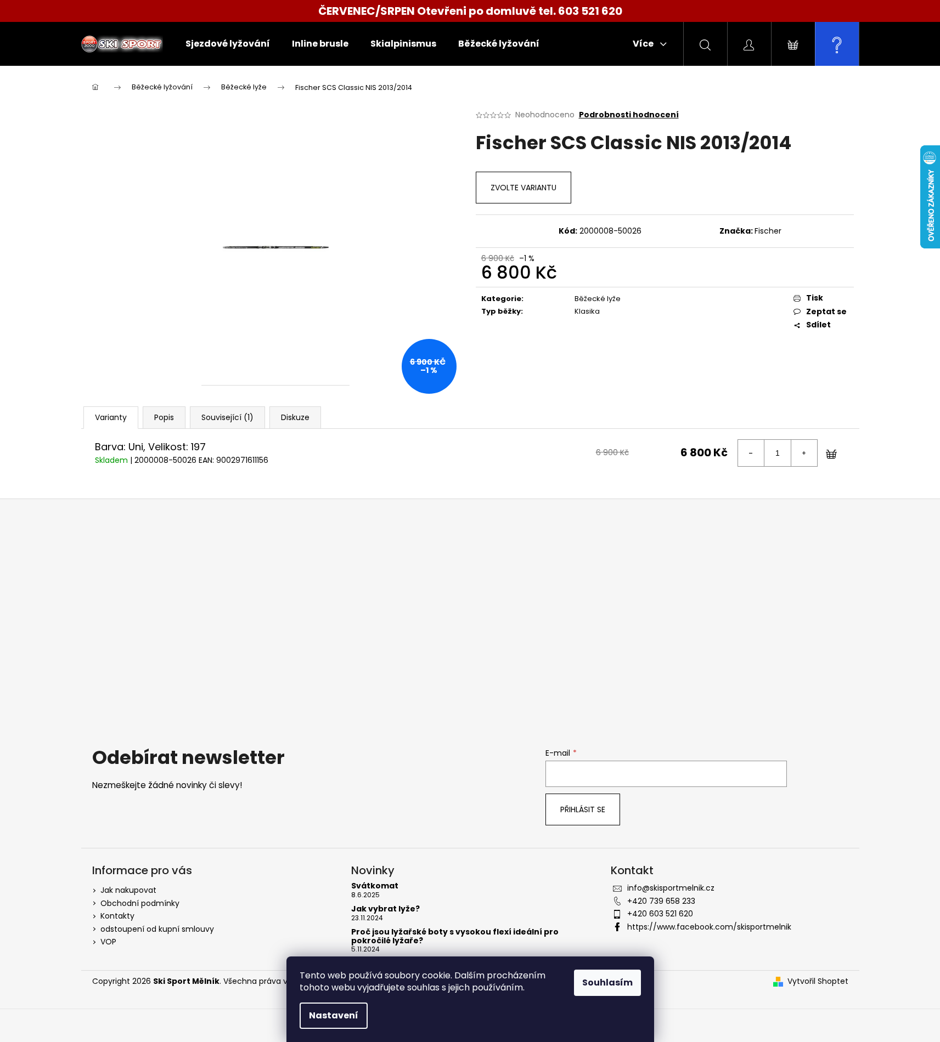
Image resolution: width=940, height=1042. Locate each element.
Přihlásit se (582, 809)
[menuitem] (228, 44)
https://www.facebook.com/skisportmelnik (709, 926)
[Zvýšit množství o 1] (804, 453)
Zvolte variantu (523, 187)
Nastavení (333, 1015)
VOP (108, 941)
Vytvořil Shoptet (817, 981)
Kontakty (117, 915)
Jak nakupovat (128, 890)
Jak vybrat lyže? (385, 909)
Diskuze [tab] (295, 417)
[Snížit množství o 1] (751, 453)
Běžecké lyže (598, 298)
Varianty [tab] (111, 417)
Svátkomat (374, 886)
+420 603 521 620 (660, 913)
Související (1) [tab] (227, 417)
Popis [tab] (164, 417)
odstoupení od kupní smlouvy (157, 929)
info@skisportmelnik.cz (670, 887)
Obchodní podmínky (139, 903)
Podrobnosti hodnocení (629, 115)
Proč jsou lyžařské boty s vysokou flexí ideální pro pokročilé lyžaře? (455, 936)
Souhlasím (607, 982)
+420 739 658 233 (661, 901)
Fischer (768, 230)
